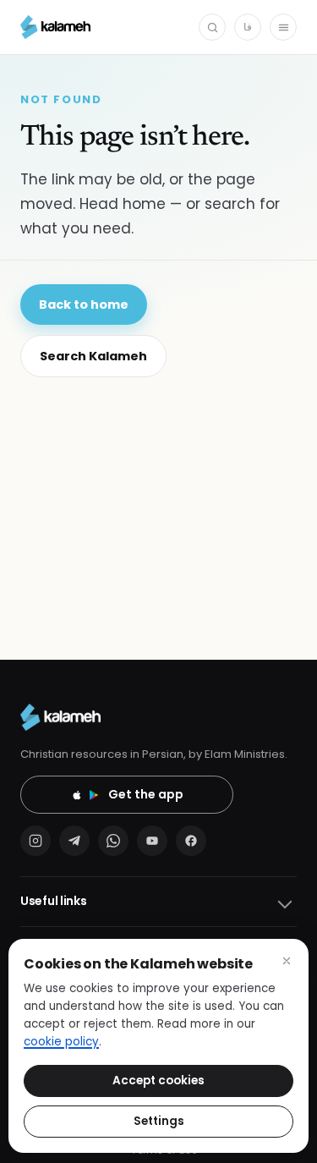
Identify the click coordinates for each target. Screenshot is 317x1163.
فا (247, 26)
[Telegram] (74, 841)
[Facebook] (191, 841)
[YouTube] (152, 841)
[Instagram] (35, 841)
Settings (159, 1121)
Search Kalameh (93, 356)
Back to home (83, 304)
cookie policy (61, 1042)
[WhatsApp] (113, 841)
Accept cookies (158, 1080)
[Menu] (283, 27)
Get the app (145, 794)
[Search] (212, 27)
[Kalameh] (55, 27)
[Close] (286, 961)
